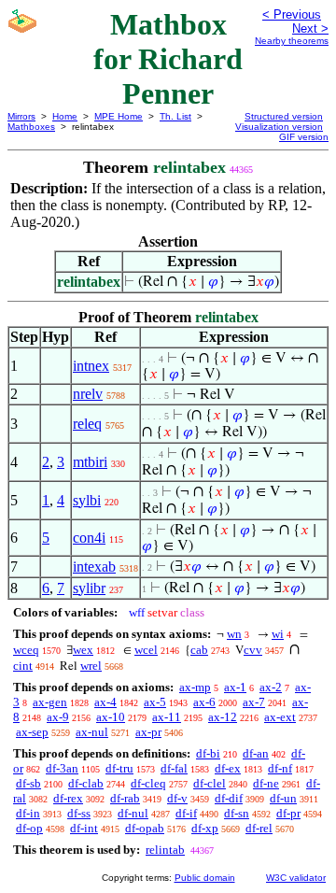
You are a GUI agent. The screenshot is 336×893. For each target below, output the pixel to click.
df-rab (125, 798)
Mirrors (21, 116)
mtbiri (90, 462)
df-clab (86, 783)
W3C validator (296, 877)
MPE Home (118, 116)
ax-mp (195, 687)
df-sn (236, 813)
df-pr (288, 813)
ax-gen (50, 702)
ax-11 (166, 717)
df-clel (209, 783)
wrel (91, 666)
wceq (26, 650)
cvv (253, 650)
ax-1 (235, 687)
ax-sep (32, 732)
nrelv (88, 394)
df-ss (79, 813)
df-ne (266, 783)
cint (23, 666)
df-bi (208, 753)
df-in (28, 813)
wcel (146, 650)
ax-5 (155, 702)
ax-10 (110, 717)
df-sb (28, 783)
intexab (94, 566)
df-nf (280, 768)
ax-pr (148, 732)
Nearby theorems (292, 40)
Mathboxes (31, 126)
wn (234, 634)
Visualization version (279, 126)
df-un (283, 798)
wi (278, 634)
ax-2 (270, 687)
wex (83, 650)
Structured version (284, 116)
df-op (29, 828)
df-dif (229, 798)
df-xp (204, 828)
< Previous (291, 14)
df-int (84, 828)
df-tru (119, 768)
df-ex (228, 768)
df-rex (68, 798)
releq (87, 424)
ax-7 (254, 702)
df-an (256, 753)
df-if (186, 813)
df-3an (62, 768)
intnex (91, 366)
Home (64, 116)
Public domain (205, 877)
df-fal (174, 768)
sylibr (89, 588)
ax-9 (58, 717)
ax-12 (222, 717)
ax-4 (105, 702)
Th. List (175, 116)
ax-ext (280, 717)
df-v (177, 798)
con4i (89, 538)
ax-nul (92, 732)
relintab (165, 850)
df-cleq (148, 783)
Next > (310, 28)
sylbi (87, 500)
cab (199, 650)
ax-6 (204, 702)
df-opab (144, 828)
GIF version (304, 137)
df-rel (259, 828)
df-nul (133, 813)
